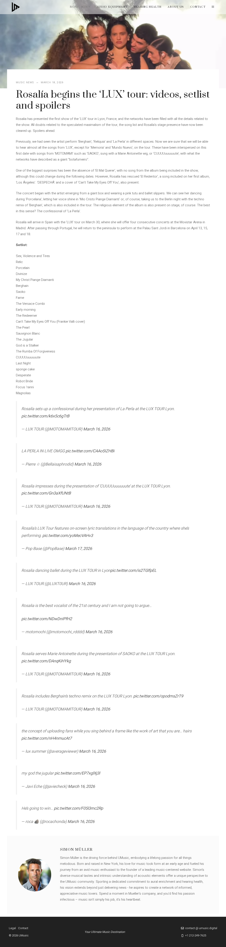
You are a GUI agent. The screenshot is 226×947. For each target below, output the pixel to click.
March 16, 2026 (96, 429)
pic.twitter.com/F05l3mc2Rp (78, 808)
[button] (213, 7)
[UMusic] (16, 7)
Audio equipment (112, 7)
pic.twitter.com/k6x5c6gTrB (45, 416)
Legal (12, 928)
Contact (197, 7)
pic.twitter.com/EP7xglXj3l (77, 773)
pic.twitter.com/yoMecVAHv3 (67, 536)
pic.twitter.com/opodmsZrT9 (158, 696)
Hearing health (147, 7)
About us (176, 7)
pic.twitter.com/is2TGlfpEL (133, 571)
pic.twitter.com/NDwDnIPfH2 (46, 619)
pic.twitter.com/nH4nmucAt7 (46, 738)
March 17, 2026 (78, 549)
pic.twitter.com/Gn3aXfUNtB (46, 493)
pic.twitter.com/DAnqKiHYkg (46, 661)
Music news (80, 7)
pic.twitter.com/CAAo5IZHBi (90, 451)
